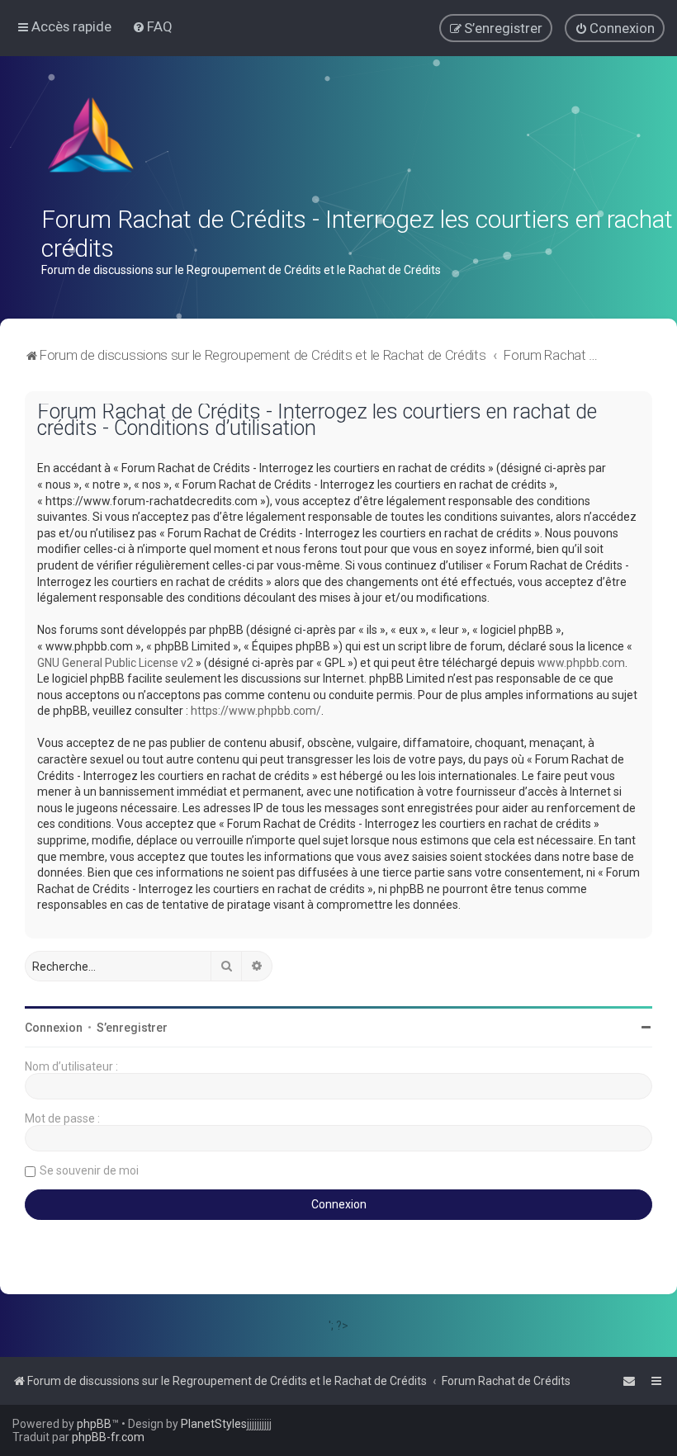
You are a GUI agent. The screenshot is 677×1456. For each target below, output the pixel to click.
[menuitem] (152, 26)
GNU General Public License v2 (115, 662)
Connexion (54, 1027)
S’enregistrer (132, 1027)
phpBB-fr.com (108, 1437)
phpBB (94, 1423)
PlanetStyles (214, 1423)
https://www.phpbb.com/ (256, 710)
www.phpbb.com (581, 662)
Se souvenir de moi (89, 1170)
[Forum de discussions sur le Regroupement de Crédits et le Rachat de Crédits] (92, 138)
